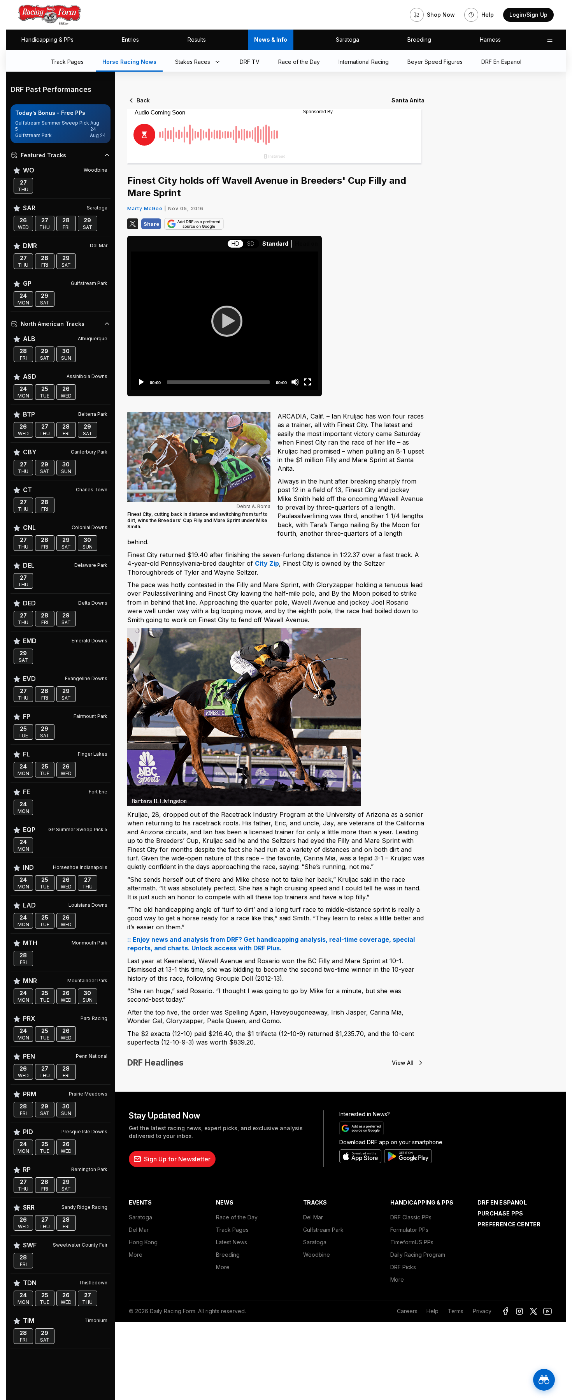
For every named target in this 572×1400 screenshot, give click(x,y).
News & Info (270, 39)
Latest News (231, 1242)
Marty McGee (145, 208)
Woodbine (316, 1254)
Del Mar (139, 1229)
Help (432, 1311)
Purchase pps (500, 1213)
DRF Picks (403, 1267)
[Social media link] (505, 1311)
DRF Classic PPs (411, 1217)
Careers (407, 1311)
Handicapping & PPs (47, 39)
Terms (455, 1311)
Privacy (482, 1311)
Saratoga (347, 39)
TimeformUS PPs (411, 1242)
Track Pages (232, 1229)
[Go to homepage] (49, 15)
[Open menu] (550, 40)
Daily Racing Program (417, 1254)
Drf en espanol (502, 1202)
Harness (490, 39)
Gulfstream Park (323, 1229)
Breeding (419, 39)
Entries (130, 39)
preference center (508, 1224)
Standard (275, 244)
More (135, 1254)
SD (250, 243)
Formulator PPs (409, 1229)
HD (235, 243)
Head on (306, 244)
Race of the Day (237, 1217)
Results (197, 39)
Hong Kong (143, 1242)
